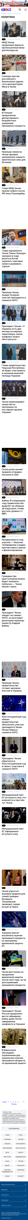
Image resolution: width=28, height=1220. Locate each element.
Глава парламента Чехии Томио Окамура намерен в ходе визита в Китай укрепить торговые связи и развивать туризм (14, 258)
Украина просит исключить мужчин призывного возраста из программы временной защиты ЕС (13, 939)
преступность (21, 1148)
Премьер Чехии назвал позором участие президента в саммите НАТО (14, 296)
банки (7, 1176)
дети (7, 1152)
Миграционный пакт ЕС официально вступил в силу (13, 831)
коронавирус (20, 1144)
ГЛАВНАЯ (3, 13)
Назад (4, 1102)
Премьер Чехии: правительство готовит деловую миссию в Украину (12, 687)
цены (7, 1161)
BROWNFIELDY (4, 1189)
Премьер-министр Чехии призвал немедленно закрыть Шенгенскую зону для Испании (13, 157)
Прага (21, 1135)
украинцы (20, 1170)
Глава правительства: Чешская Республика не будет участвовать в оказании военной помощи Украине (14, 370)
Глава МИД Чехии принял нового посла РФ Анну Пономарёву (13, 191)
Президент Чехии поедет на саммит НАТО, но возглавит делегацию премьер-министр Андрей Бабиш (13, 619)
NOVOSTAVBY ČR (5, 1195)
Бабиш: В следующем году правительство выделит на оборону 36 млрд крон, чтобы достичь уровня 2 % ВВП (13, 507)
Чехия (7, 1135)
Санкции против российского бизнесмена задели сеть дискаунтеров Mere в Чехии (12, 81)
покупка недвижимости (7, 1171)
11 (23, 1102)
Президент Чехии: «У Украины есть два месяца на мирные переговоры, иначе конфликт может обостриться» (13, 333)
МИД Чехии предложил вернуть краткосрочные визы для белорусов (13, 46)
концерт (21, 1176)
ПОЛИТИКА (17, 13)
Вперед (14, 1104)
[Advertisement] (14, 212)
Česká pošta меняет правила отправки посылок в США (12, 472)
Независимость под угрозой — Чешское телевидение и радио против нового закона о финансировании (14, 544)
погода (20, 1161)
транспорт (20, 1165)
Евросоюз (7, 1157)
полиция (7, 1139)
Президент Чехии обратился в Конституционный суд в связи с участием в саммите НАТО (14, 763)
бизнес (7, 1165)
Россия (20, 1139)
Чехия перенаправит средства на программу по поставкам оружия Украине (13, 407)
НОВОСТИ (10, 13)
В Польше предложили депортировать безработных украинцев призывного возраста (13, 119)
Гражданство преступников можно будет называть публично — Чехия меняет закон (13, 581)
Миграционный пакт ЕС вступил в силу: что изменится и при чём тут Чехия (14, 799)
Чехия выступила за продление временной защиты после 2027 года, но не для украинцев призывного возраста (14, 978)
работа (20, 1152)
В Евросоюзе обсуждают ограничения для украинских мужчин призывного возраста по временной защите (14, 1056)
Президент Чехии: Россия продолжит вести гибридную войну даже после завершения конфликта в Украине (13, 1017)
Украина (7, 1144)
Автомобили (7, 1148)
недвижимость (20, 1157)
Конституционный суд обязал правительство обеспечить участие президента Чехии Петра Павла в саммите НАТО (14, 724)
